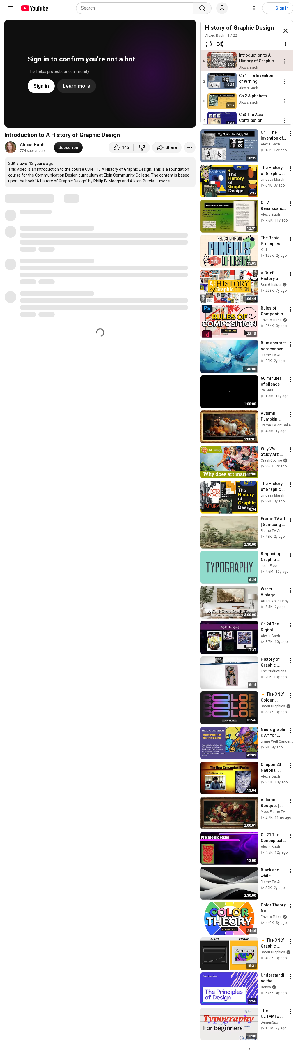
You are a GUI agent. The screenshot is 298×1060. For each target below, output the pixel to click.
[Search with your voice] (222, 8)
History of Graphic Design (239, 27)
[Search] (202, 8)
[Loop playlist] (208, 44)
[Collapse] (285, 31)
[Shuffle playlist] (220, 44)
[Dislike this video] (142, 147)
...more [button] (163, 181)
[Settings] (254, 8)
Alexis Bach (32, 144)
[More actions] (190, 147)
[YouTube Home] (34, 8)
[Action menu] (285, 44)
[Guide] (10, 8)
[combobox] (136, 8)
